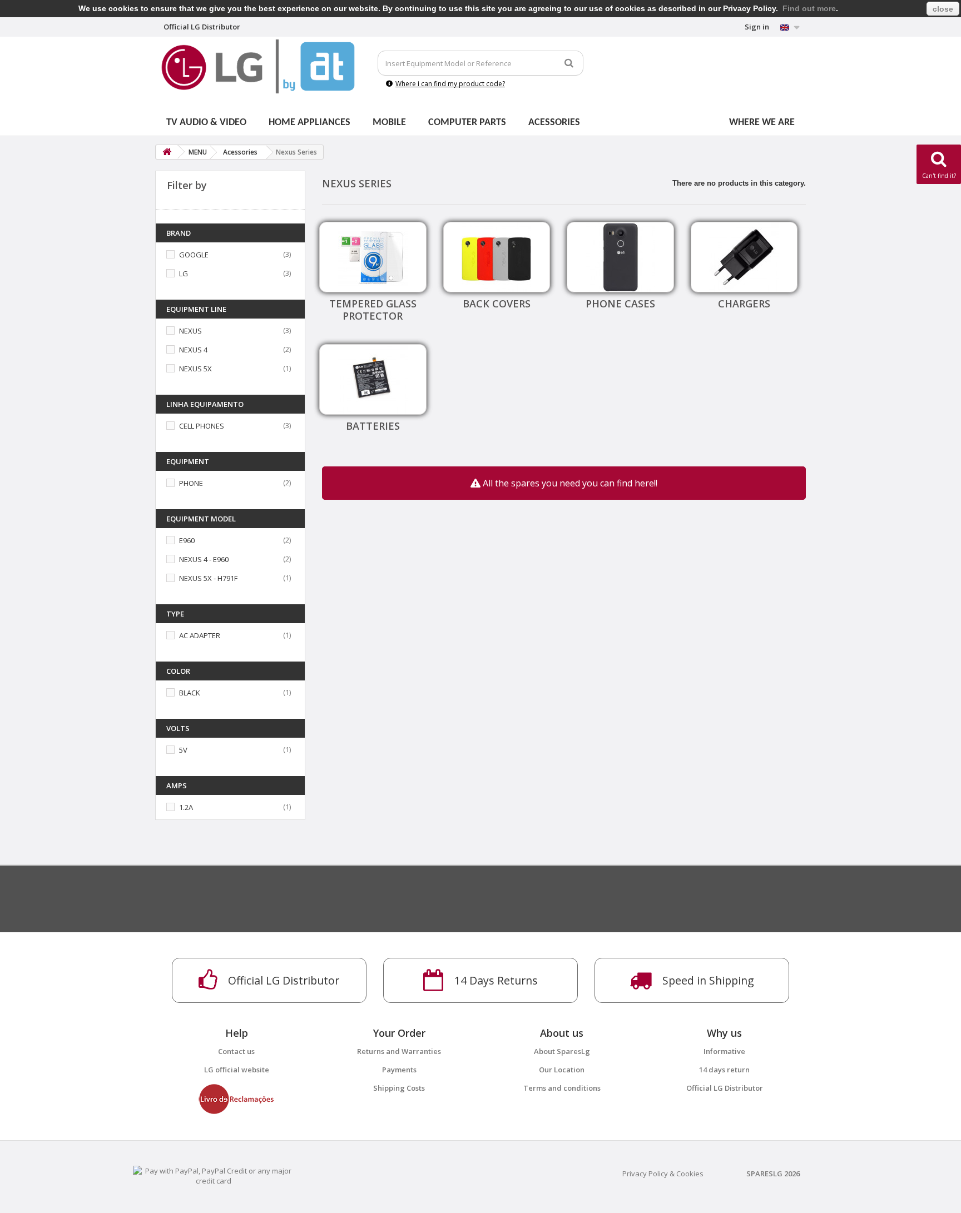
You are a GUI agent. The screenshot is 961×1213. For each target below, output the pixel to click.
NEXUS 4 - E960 (204, 559)
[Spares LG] (258, 66)
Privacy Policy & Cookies (663, 1174)
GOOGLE (194, 255)
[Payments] (213, 1175)
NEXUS (190, 331)
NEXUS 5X (195, 369)
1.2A (186, 807)
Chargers (744, 303)
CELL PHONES (201, 426)
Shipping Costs (399, 1088)
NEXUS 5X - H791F (208, 578)
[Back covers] (497, 257)
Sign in (757, 27)
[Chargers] (744, 257)
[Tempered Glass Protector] (373, 257)
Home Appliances (309, 122)
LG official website (236, 1070)
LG (183, 274)
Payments (399, 1070)
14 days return (724, 1070)
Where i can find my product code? (450, 83)
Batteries (373, 425)
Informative (724, 1051)
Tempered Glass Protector (373, 309)
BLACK (189, 693)
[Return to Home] (166, 152)
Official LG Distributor (724, 1088)
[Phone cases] (620, 257)
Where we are (762, 122)
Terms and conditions (562, 1088)
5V (183, 750)
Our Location (561, 1070)
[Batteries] (373, 379)
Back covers (497, 303)
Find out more (809, 8)
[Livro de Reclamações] (236, 1098)
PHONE (191, 483)
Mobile (389, 122)
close (943, 8)
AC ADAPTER (199, 635)
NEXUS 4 (193, 350)
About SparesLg (562, 1051)
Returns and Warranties (399, 1051)
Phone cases (620, 303)
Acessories (554, 122)
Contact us (236, 1051)
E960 (187, 540)
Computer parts (467, 122)
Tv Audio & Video (206, 122)
